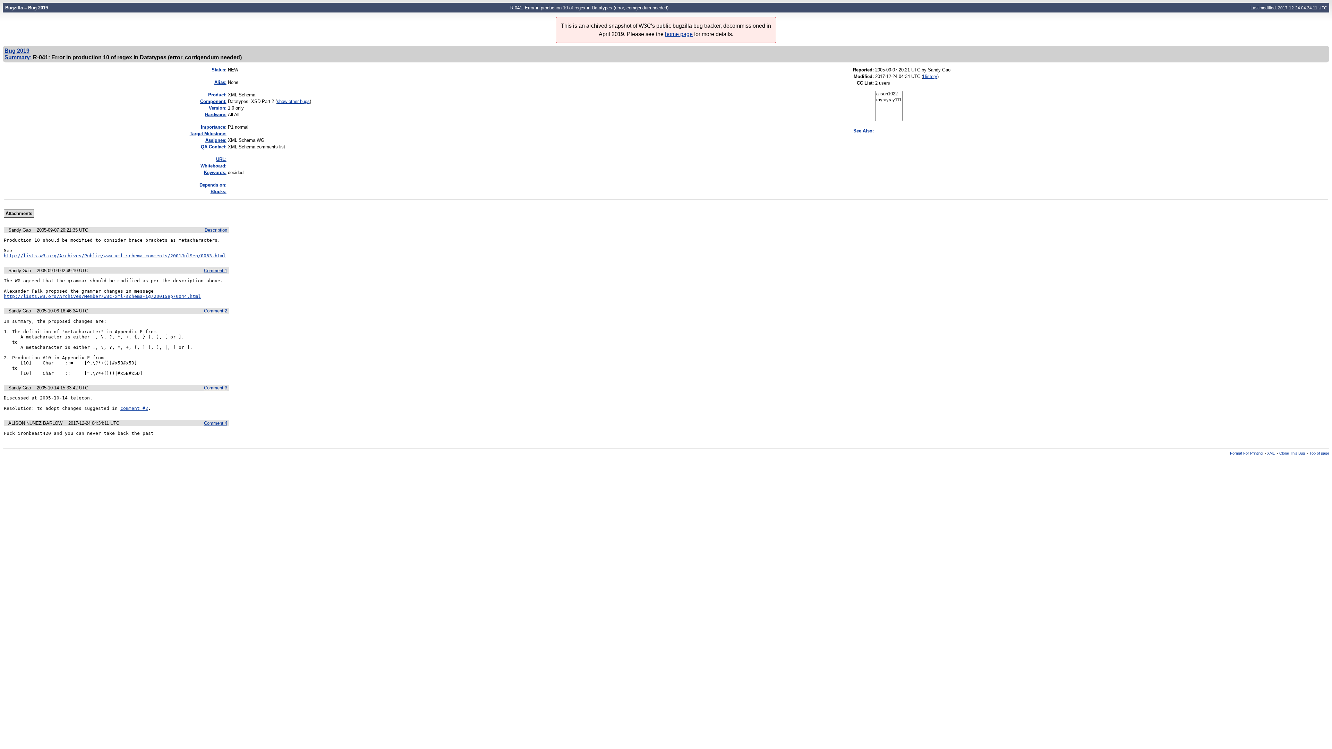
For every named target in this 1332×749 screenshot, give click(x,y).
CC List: (865, 83)
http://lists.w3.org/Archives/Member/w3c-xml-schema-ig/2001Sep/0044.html (102, 296)
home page (679, 34)
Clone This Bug (1292, 453)
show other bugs (293, 101)
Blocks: (219, 191)
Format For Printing (1246, 453)
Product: (217, 94)
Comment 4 (215, 423)
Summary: (18, 57)
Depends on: (213, 185)
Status (218, 69)
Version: (218, 108)
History (930, 76)
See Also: (863, 131)
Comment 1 (215, 270)
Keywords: (215, 172)
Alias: (220, 82)
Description (216, 230)
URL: (221, 159)
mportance (213, 127)
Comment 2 (215, 310)
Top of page (1319, 453)
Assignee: (216, 140)
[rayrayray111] (889, 100)
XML (1271, 453)
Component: (213, 101)
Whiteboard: (213, 166)
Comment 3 (215, 387)
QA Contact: (214, 146)
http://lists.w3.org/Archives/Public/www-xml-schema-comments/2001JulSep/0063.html (115, 255)
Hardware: (216, 114)
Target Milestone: (208, 133)
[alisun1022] (889, 94)
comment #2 (134, 408)
